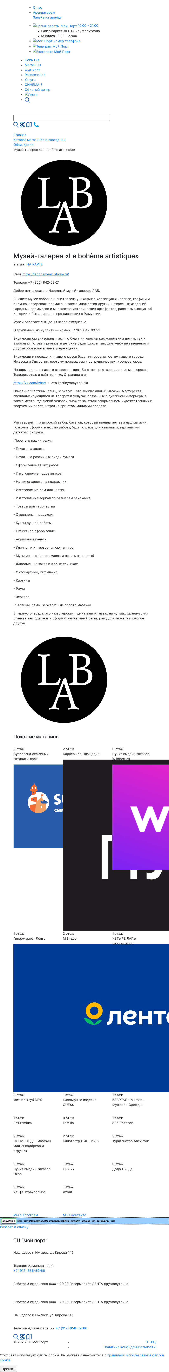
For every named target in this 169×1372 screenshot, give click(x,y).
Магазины (33, 65)
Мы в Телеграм (25, 1215)
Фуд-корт (32, 70)
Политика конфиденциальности (129, 1347)
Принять (8, 1369)
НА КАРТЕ (35, 264)
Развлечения (35, 75)
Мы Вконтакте (74, 1215)
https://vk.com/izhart (29, 383)
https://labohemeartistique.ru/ (45, 274)
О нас (37, 7)
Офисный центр (37, 89)
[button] (109, 632)
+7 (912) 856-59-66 (29, 1270)
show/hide (8, 1220)
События (32, 60)
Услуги (30, 80)
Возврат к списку (14, 1227)
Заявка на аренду (47, 17)
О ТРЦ (151, 1342)
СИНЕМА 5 (33, 85)
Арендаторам (44, 12)
